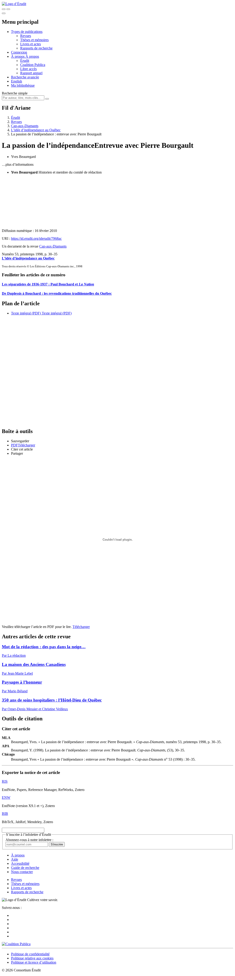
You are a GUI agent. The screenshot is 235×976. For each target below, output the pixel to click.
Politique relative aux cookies (32, 958)
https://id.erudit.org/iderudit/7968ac (36, 238)
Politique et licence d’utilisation (33, 962)
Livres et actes (30, 44)
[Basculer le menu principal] (4, 13)
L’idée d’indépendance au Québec (36, 130)
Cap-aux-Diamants (24, 126)
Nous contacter (22, 872)
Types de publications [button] (26, 32)
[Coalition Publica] (16, 944)
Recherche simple (15, 93)
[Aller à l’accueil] (14, 4)
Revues (25, 36)
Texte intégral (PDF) (26, 313)
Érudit (24, 61)
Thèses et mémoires (34, 40)
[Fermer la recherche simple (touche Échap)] (8, 9)
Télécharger (81, 627)
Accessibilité (20, 863)
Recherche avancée (25, 77)
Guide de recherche (25, 868)
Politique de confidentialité (30, 954)
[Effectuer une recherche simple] (4, 9)
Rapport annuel (31, 73)
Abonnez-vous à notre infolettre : (29, 840)
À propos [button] (18, 56)
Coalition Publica (32, 65)
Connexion (19, 52)
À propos (32, 56)
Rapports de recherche (36, 48)
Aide (14, 859)
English (16, 81)
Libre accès (28, 69)
